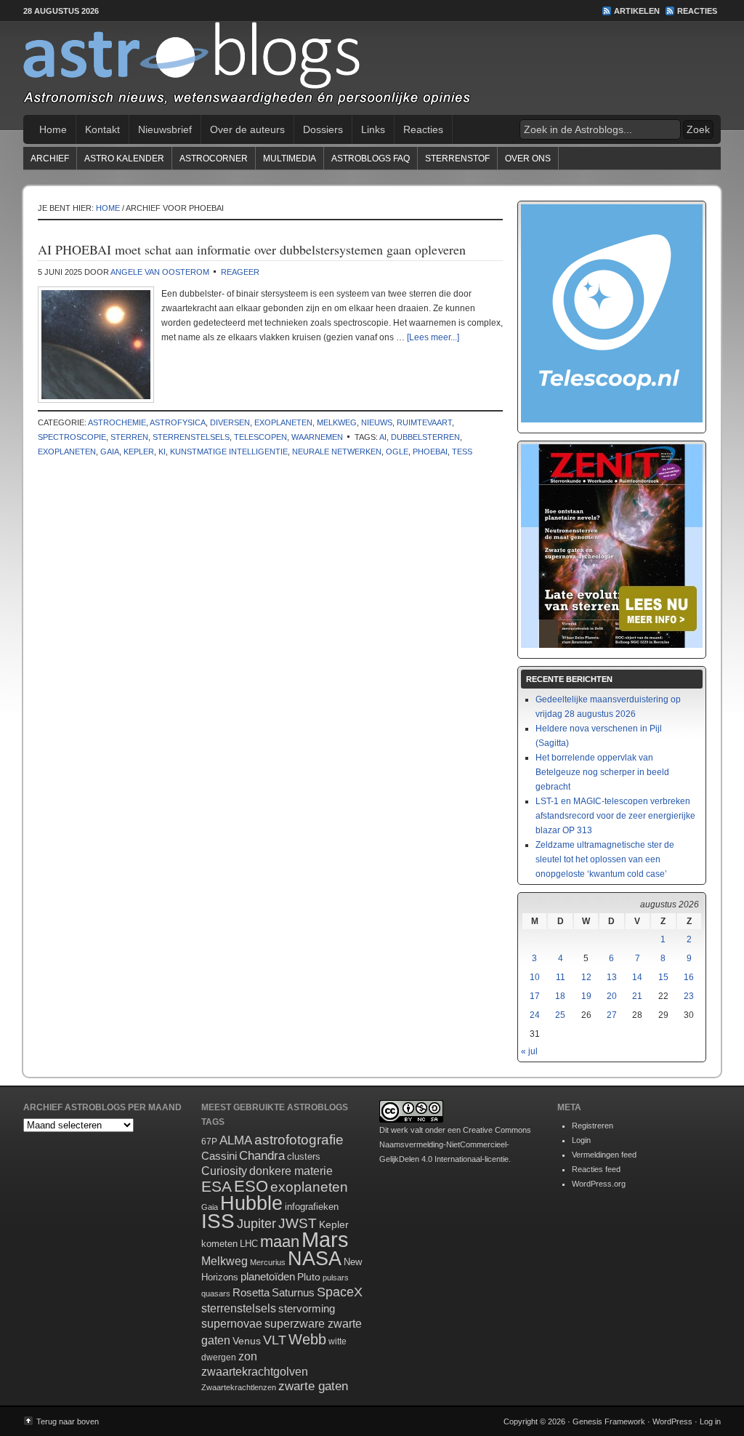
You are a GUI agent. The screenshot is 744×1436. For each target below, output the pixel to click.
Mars (325, 1239)
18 (560, 996)
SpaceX (340, 1292)
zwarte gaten (313, 1386)
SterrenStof (457, 158)
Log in (710, 1421)
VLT (274, 1340)
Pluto (308, 1277)
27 (612, 1015)
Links (373, 129)
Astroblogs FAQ (370, 158)
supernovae (231, 1323)
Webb (307, 1339)
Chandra (262, 1156)
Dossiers (323, 129)
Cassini (219, 1156)
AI (383, 437)
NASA (314, 1258)
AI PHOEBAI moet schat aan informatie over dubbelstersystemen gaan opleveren (252, 249)
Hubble (251, 1203)
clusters (303, 1157)
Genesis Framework (609, 1421)
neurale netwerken (336, 451)
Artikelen (637, 11)
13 (612, 977)
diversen (230, 422)
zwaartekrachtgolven (254, 1371)
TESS (462, 451)
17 (535, 996)
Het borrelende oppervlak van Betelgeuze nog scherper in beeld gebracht (602, 772)
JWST (297, 1223)
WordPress (672, 1421)
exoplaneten (283, 422)
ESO (251, 1186)
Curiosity (224, 1171)
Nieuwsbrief (165, 129)
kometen (219, 1243)
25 (560, 1015)
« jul (529, 1051)
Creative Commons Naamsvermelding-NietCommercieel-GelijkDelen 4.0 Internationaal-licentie (455, 1144)
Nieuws (376, 422)
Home (53, 129)
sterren (129, 437)
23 (689, 996)
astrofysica (178, 422)
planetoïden (267, 1276)
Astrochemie (117, 422)
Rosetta (251, 1292)
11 (560, 977)
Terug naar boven (67, 1421)
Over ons (528, 158)
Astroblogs (372, 68)
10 (535, 977)
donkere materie (291, 1171)
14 (637, 977)
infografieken (312, 1206)
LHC (249, 1243)
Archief (50, 158)
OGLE (397, 451)
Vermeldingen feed (604, 1154)
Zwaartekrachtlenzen (238, 1387)
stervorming (306, 1308)
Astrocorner (213, 158)
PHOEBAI (430, 451)
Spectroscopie (72, 437)
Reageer (240, 272)
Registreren (592, 1125)
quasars (215, 1293)
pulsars (336, 1277)
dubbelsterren (425, 437)
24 (535, 1015)
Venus (246, 1341)
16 (689, 977)
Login (581, 1140)
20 (612, 996)
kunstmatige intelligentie (229, 451)
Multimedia (289, 158)
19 (586, 996)
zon (247, 1356)
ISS (218, 1221)
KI (162, 451)
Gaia (109, 451)
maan (279, 1241)
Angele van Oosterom (159, 272)
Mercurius (268, 1262)
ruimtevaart (424, 422)
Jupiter (256, 1223)
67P (209, 1141)
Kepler (139, 451)
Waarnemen (317, 437)
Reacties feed (596, 1169)
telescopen (260, 437)
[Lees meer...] (433, 337)
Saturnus (293, 1292)
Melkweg (337, 422)
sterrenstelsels (191, 437)
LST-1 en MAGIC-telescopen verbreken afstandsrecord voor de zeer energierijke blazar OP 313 (615, 815)
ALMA (235, 1140)
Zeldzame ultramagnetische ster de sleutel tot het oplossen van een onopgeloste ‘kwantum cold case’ (604, 859)
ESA (216, 1186)
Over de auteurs (247, 129)
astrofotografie (299, 1139)
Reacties (697, 11)
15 (663, 977)
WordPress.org (599, 1183)
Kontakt (102, 129)
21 (637, 996)
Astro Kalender (124, 158)
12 (586, 977)
